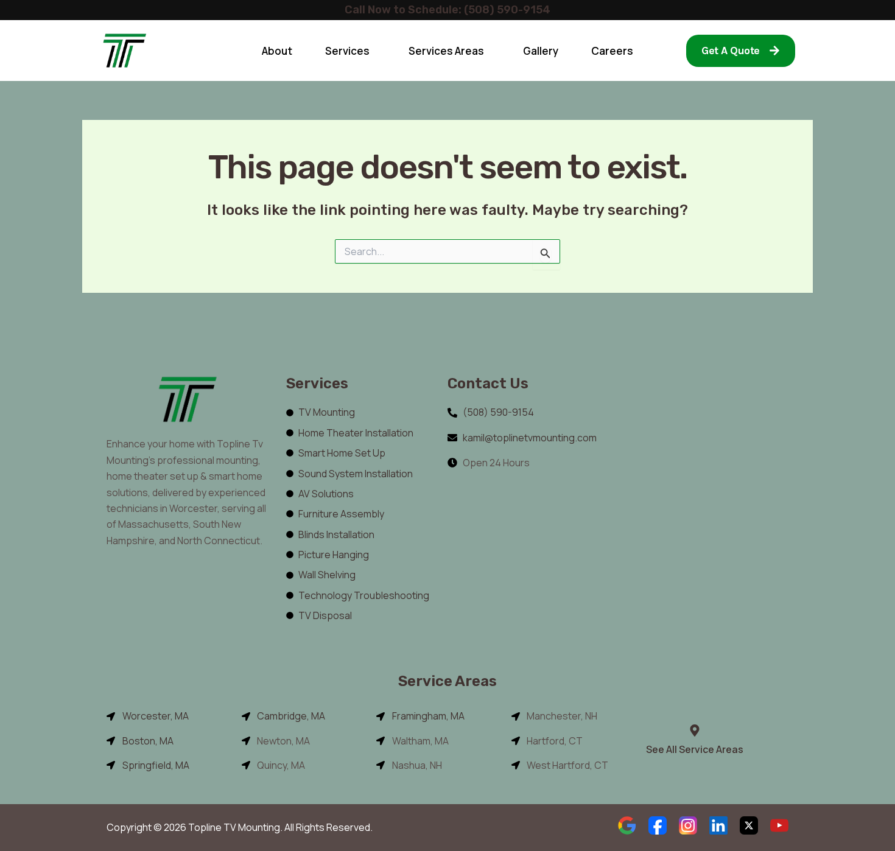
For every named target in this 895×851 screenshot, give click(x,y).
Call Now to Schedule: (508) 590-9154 (447, 9)
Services (347, 51)
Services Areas (446, 51)
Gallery (540, 51)
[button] (350, 51)
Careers (612, 51)
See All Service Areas (694, 749)
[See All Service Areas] (695, 730)
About (277, 51)
